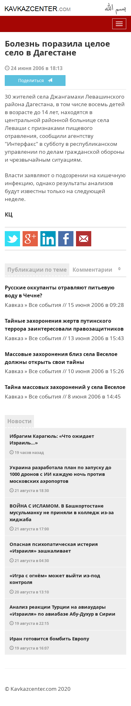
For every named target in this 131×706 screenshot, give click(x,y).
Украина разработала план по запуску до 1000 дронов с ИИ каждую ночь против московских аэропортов (60, 478)
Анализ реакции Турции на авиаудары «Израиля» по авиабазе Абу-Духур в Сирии (62, 615)
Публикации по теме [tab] (37, 269)
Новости (19, 421)
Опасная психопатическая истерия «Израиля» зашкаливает (54, 552)
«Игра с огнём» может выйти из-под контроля (55, 583)
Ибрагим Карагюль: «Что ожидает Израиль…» (52, 444)
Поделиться (33, 80)
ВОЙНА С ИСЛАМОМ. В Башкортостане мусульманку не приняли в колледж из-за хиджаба (62, 517)
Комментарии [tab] (96, 269)
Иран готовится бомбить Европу (49, 643)
